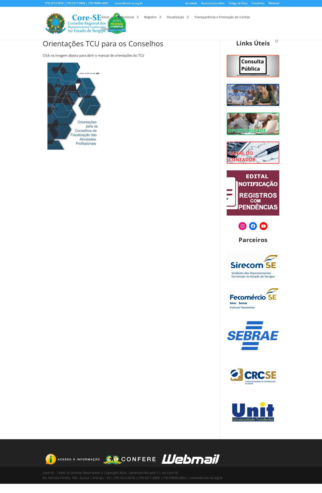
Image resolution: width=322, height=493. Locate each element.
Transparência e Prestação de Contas (222, 17)
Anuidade (191, 3)
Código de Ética (238, 3)
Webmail (274, 3)
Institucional (124, 17)
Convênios (258, 3)
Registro (150, 17)
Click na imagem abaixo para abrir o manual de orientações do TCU (93, 55)
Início (105, 17)
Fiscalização (175, 17)
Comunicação (111, 29)
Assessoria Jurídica (213, 3)
